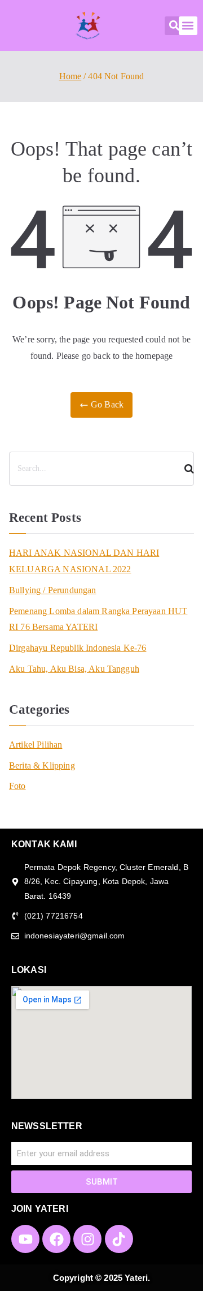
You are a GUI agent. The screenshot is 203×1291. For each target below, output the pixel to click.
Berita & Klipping (42, 765)
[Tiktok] (119, 1239)
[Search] (184, 468)
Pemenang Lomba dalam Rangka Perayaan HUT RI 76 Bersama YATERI (98, 619)
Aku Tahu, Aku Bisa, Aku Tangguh (74, 669)
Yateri (136, 1278)
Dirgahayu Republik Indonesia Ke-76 (77, 648)
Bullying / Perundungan (52, 590)
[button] (174, 25)
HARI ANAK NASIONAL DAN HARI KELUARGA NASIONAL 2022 (84, 561)
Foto (17, 786)
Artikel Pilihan (35, 744)
